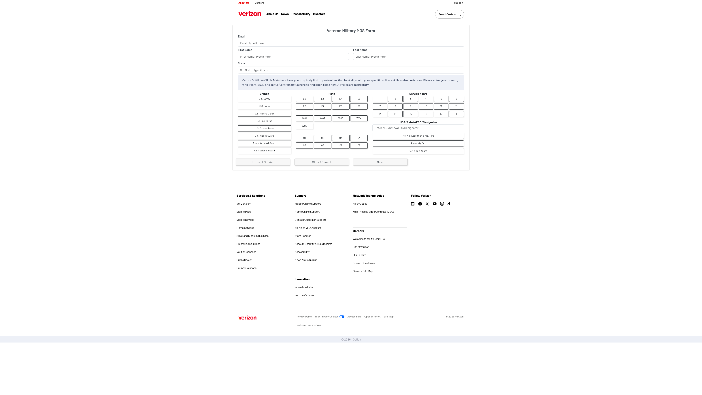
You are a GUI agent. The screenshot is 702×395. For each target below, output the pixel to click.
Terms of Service (262, 162)
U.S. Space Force (264, 128)
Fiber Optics (360, 203)
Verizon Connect (246, 251)
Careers (259, 2)
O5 (304, 145)
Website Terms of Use (309, 325)
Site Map (389, 316)
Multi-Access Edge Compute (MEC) (373, 211)
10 (426, 106)
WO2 (322, 118)
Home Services (245, 227)
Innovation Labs (304, 287)
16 (426, 113)
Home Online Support (307, 211)
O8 (359, 145)
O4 (359, 137)
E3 (322, 98)
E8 (340, 106)
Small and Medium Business (253, 235)
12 (456, 106)
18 (456, 113)
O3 (340, 137)
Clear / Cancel (321, 162)
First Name (245, 50)
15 (411, 113)
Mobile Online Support (308, 203)
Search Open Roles (364, 263)
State (241, 63)
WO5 (304, 125)
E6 (304, 106)
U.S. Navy (264, 106)
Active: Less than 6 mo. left (418, 135)
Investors (319, 14)
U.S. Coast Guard (264, 135)
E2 (304, 98)
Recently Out (418, 143)
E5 (359, 98)
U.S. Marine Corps (264, 113)
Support (458, 2)
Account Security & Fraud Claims (313, 243)
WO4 (359, 118)
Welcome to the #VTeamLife (369, 238)
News (285, 14)
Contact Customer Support (310, 219)
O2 (322, 137)
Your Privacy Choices (327, 316)
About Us (243, 2)
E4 (340, 98)
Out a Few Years (418, 150)
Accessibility (302, 251)
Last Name (360, 50)
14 (395, 113)
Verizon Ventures (304, 295)
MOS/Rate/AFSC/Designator (418, 122)
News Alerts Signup (306, 260)
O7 (340, 145)
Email (241, 36)
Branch (264, 93)
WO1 (304, 118)
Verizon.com (244, 203)
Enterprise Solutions (248, 243)
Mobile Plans (244, 211)
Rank (332, 93)
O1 (304, 137)
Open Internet (372, 316)
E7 (322, 106)
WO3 (341, 118)
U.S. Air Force (264, 120)
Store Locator (303, 235)
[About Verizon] (249, 13)
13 (380, 113)
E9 (359, 106)
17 (441, 113)
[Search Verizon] (449, 14)
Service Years (418, 93)
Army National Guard (264, 143)
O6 (322, 145)
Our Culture (359, 255)
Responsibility (301, 14)
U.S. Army (264, 98)
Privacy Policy (304, 316)
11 (441, 106)
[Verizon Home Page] (247, 317)
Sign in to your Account (308, 227)
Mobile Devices (245, 219)
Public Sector (244, 260)
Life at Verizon (361, 247)
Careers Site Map (363, 271)
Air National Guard (264, 150)
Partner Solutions (247, 268)
